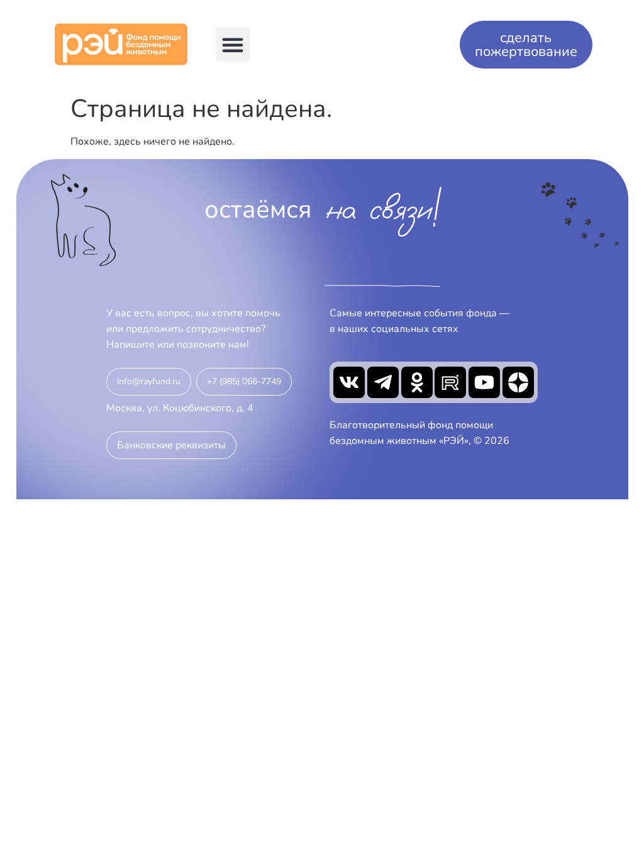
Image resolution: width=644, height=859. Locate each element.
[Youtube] (484, 382)
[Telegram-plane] (383, 382)
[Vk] (349, 382)
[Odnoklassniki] (417, 382)
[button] (233, 45)
